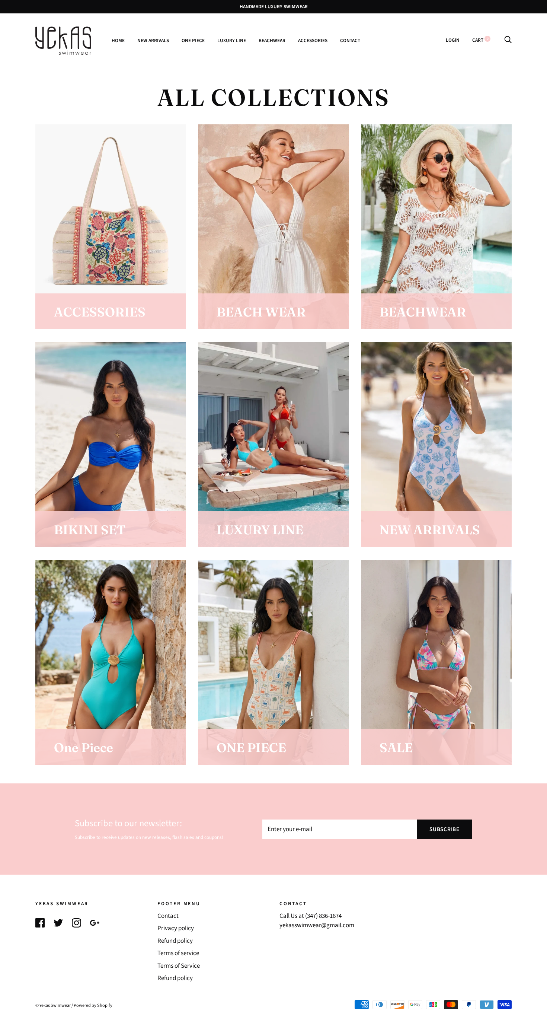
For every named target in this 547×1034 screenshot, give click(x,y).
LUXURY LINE (231, 40)
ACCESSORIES (312, 40)
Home (118, 40)
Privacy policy (175, 928)
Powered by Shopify (93, 1005)
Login (453, 40)
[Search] (508, 40)
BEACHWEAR (272, 40)
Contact (168, 915)
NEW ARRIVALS (153, 40)
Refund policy (175, 940)
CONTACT (350, 40)
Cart (480, 40)
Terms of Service (178, 965)
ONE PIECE (193, 40)
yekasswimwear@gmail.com (316, 925)
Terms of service (178, 953)
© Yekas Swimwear (53, 1005)
